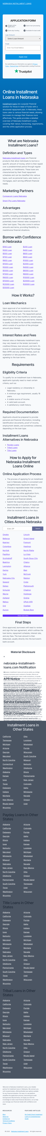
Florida (26, 748)
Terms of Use (14, 66)
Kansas (6, 776)
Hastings (27, 546)
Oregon (27, 800)
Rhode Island (8, 804)
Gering (5, 570)
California (7, 736)
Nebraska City (9, 578)
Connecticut (8, 764)
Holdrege (27, 594)
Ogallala (27, 606)
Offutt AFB (28, 602)
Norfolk (6, 550)
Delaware (7, 788)
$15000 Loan (8, 281)
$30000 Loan (28, 284)
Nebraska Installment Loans (19, 1131)
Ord (4, 606)
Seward (6, 582)
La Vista (27, 554)
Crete (26, 582)
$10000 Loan (28, 277)
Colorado (27, 784)
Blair (25, 570)
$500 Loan (7, 253)
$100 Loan (7, 247)
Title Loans (11, 450)
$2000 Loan (28, 264)
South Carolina (30, 756)
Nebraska (7, 864)
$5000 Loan (8, 270)
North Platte (29, 550)
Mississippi (28, 744)
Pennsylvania (29, 776)
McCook (27, 574)
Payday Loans (13, 445)
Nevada (27, 796)
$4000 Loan (28, 267)
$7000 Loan (8, 274)
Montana (6, 796)
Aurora (5, 610)
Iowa (5, 780)
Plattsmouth (29, 586)
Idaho (26, 788)
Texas (5, 784)
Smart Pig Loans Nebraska (14, 201)
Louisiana (27, 740)
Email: (7, 44)
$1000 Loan (28, 260)
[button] (23, 662)
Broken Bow (29, 610)
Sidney (5, 586)
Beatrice (6, 562)
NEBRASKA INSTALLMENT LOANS (17, 3)
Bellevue (6, 538)
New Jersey (28, 780)
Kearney (6, 542)
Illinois (26, 772)
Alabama (6, 772)
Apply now (23, 57)
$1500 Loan (8, 264)
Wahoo (5, 602)
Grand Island (29, 538)
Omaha (6, 534)
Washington (8, 768)
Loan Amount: (10, 35)
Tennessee (7, 740)
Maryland (6, 756)
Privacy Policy (7, 1123)
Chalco (26, 562)
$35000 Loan (8, 287)
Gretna (26, 598)
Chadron (27, 590)
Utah (26, 804)
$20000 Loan (28, 281)
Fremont (27, 542)
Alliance (27, 566)
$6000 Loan (28, 270)
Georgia (6, 752)
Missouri (27, 760)
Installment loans (10, 104)
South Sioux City (31, 558)
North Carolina (9, 760)
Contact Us (6, 1119)
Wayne (5, 594)
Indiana (6, 792)
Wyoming (7, 808)
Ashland (6, 598)
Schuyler (6, 590)
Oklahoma (28, 768)
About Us (5, 1116)
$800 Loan (27, 257)
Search (38, 528)
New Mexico (8, 800)
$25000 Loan (8, 284)
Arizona (6, 748)
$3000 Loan (8, 267)
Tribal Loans (12, 447)
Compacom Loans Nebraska (15, 196)
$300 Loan (7, 250)
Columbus (7, 546)
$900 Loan (7, 260)
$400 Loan (27, 250)
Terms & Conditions (9, 1121)
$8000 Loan (28, 274)
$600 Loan (27, 253)
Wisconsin (28, 752)
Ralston (27, 578)
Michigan (6, 744)
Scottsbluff (7, 558)
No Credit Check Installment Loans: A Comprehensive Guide (33, 1117)
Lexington (7, 566)
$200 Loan (27, 247)
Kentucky (27, 764)
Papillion (6, 554)
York (5, 574)
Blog (4, 1114)
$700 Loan (7, 257)
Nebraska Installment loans (14, 158)
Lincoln (27, 534)
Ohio (25, 736)
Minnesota (28, 792)
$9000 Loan (8, 277)
